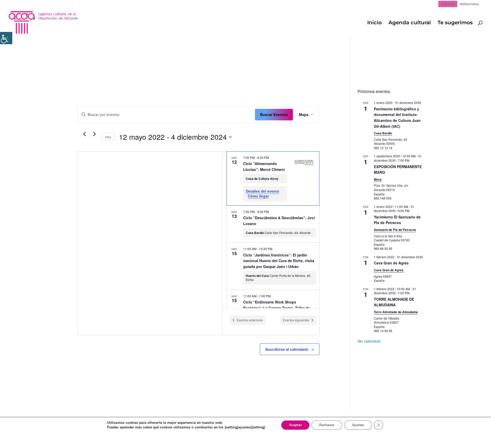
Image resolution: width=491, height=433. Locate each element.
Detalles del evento (262, 191)
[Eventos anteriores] (84, 134)
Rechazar (326, 425)
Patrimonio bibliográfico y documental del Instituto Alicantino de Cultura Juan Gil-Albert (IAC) (397, 117)
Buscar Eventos (274, 114)
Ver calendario (369, 341)
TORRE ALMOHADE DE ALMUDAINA (394, 302)
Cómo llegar (258, 195)
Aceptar (295, 425)
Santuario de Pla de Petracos (395, 229)
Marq (377, 179)
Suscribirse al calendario (286, 349)
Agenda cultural (409, 23)
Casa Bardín (383, 133)
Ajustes (358, 425)
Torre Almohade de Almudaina (396, 312)
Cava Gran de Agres (391, 262)
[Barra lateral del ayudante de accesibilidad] (6, 38)
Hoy (108, 137)
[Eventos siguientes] (94, 134)
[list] (270, 229)
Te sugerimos (455, 23)
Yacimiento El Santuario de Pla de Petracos (397, 219)
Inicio (374, 23)
